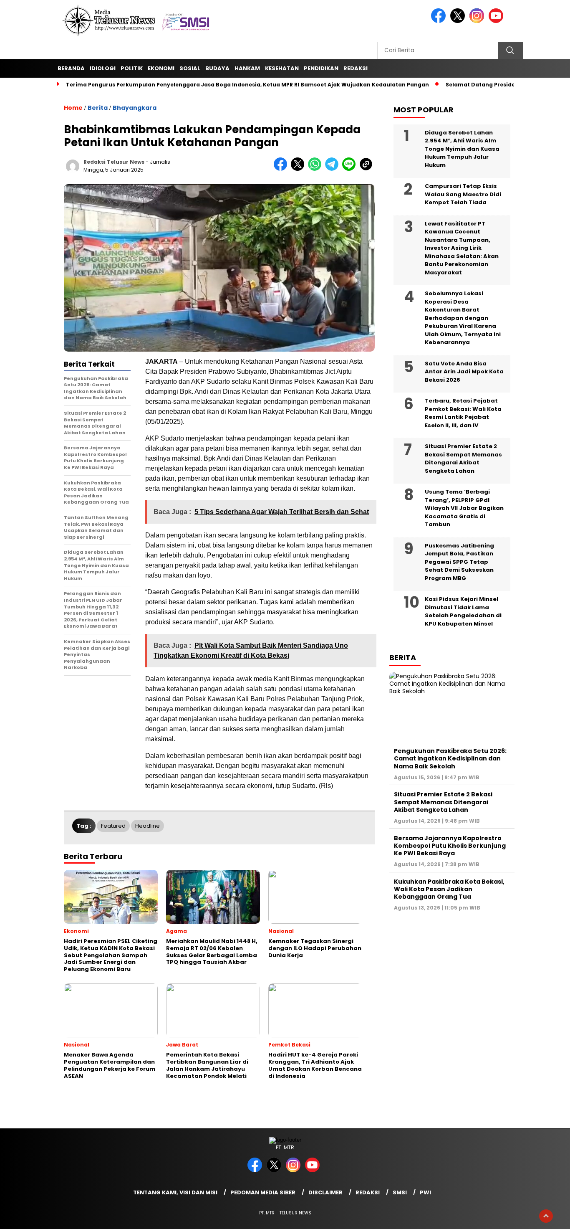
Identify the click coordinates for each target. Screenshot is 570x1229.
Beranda (71, 68)
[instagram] (478, 21)
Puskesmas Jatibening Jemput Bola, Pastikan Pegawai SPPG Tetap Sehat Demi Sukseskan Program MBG (459, 561)
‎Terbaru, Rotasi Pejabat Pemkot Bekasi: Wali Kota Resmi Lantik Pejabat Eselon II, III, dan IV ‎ (463, 413)
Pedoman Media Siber (262, 1192)
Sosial (189, 68)
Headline (147, 826)
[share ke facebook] (282, 169)
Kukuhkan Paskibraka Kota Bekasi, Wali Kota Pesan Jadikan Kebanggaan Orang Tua (449, 888)
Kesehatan (282, 68)
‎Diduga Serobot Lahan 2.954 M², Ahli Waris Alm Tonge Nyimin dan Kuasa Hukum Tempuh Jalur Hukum (462, 148)
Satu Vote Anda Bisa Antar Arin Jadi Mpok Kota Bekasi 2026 (464, 371)
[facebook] (440, 21)
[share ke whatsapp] (316, 169)
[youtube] (497, 21)
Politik (132, 68)
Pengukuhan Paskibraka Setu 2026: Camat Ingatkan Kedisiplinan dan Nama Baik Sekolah (450, 758)
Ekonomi (161, 68)
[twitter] (459, 21)
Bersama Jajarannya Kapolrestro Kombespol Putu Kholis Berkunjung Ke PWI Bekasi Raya (450, 845)
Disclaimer (325, 1192)
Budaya (217, 68)
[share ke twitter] (299, 169)
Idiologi (103, 68)
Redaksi (368, 1192)
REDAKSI (355, 68)
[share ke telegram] (333, 169)
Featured (113, 826)
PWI (425, 1192)
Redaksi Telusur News (113, 161)
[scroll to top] (546, 1216)
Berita (98, 108)
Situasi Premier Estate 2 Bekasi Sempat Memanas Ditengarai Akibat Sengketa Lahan (463, 458)
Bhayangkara (134, 108)
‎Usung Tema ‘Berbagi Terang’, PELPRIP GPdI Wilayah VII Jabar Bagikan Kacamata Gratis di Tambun (464, 508)
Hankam (247, 68)
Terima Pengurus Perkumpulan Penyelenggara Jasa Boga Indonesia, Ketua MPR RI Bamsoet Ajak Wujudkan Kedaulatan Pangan (247, 84)
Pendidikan (321, 68)
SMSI (400, 1192)
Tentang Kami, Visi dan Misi (175, 1192)
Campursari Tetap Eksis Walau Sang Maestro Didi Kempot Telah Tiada (463, 194)
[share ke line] (350, 169)
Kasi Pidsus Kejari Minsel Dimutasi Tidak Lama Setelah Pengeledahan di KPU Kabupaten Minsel (463, 611)
